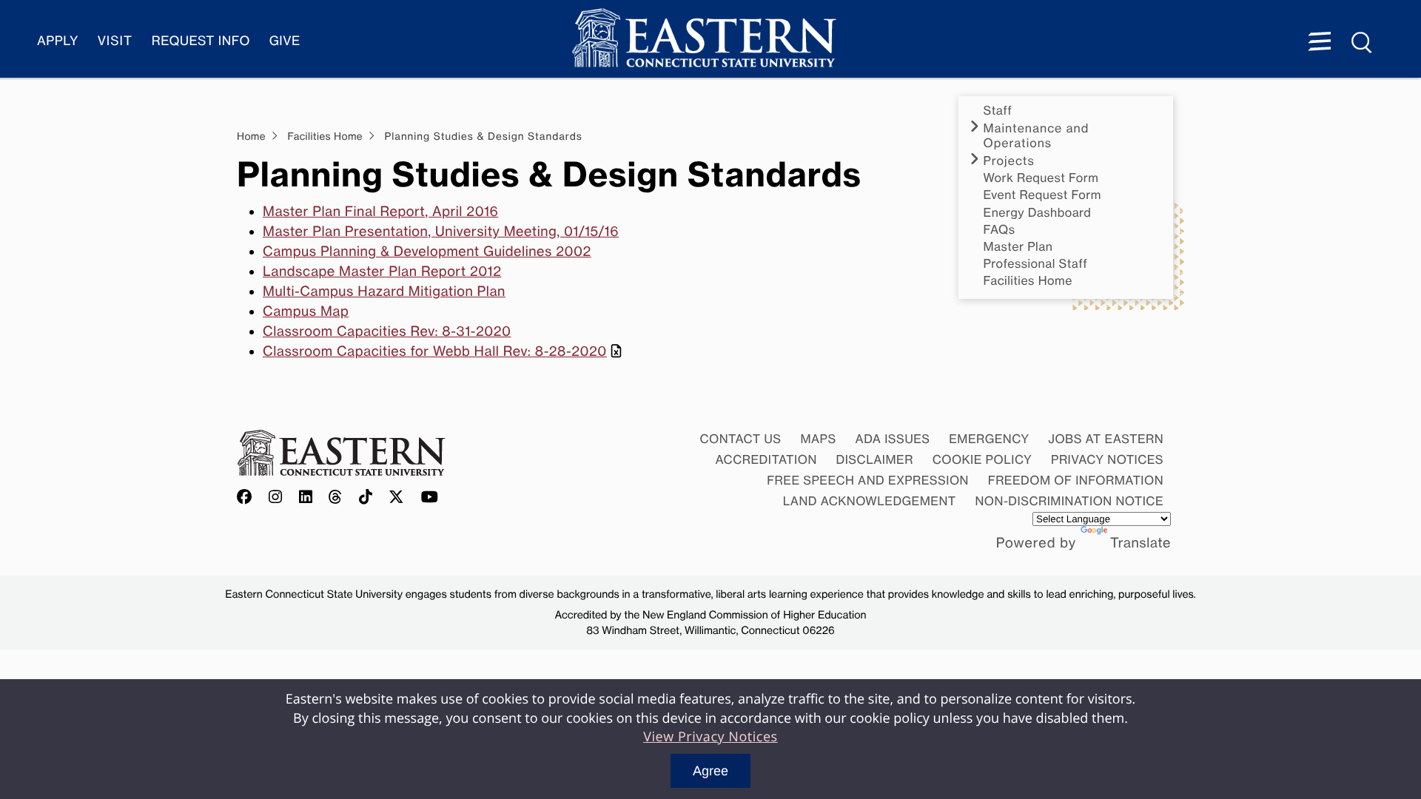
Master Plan (1018, 247)
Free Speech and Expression (868, 480)
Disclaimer (874, 459)
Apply (57, 41)
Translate (1140, 543)
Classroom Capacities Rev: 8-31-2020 (387, 331)
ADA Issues (892, 438)
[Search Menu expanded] (1362, 43)
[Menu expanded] (1319, 43)
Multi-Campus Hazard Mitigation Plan (384, 291)
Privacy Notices (1107, 459)
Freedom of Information (1075, 480)
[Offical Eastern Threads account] (336, 498)
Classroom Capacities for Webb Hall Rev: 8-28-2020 (435, 351)
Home (251, 137)
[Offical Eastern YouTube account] (430, 498)
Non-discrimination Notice (1069, 500)
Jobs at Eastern (1105, 438)
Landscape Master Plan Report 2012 (382, 271)
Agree (710, 770)
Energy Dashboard (1038, 213)
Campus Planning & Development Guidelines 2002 (427, 251)
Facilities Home (1028, 281)
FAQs (999, 230)
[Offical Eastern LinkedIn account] (306, 498)
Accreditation (766, 459)
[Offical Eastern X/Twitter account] (397, 498)
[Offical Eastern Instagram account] (276, 498)
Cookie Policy (982, 459)
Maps (818, 438)
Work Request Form (1041, 178)
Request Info (201, 41)
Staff (998, 111)
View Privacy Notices (710, 737)
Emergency (989, 438)
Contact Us (740, 438)
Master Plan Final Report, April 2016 (380, 211)
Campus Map (306, 311)
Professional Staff (1036, 264)
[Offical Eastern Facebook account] (248, 498)
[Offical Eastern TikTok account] (366, 498)
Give (284, 41)
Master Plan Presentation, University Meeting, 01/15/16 (441, 231)
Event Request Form (1042, 195)
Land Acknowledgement (869, 500)
